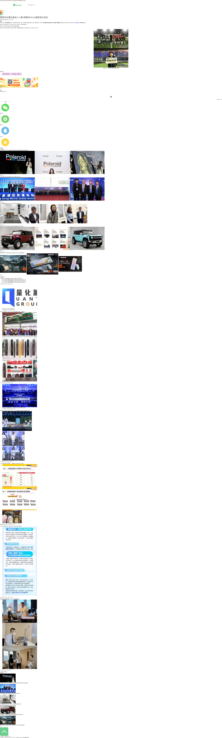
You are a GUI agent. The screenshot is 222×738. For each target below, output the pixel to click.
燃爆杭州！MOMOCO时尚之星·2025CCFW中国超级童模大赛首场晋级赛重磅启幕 (14, 410)
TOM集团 (1, 736)
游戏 (8, 0)
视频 (15, 0)
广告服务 (5, 736)
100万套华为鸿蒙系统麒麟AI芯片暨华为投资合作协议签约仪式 (11, 278)
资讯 (2, 0)
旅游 (10, 0)
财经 (17, 0)
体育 (6, 0)
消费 (21, 0)
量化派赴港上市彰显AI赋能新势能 (8, 308)
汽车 (23, 0)
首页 (1, 0)
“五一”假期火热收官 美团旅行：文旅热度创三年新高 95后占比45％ (12, 463)
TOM (1, 382)
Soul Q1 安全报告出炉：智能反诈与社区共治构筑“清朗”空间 (11, 526)
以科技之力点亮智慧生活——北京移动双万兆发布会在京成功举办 (14, 407)
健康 (19, 0)
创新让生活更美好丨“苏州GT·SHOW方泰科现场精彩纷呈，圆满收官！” (13, 311)
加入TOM (9, 736)
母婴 (14, 0)
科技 (25, 0)
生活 (12, 0)
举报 (1, 90)
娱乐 (4, 0)
